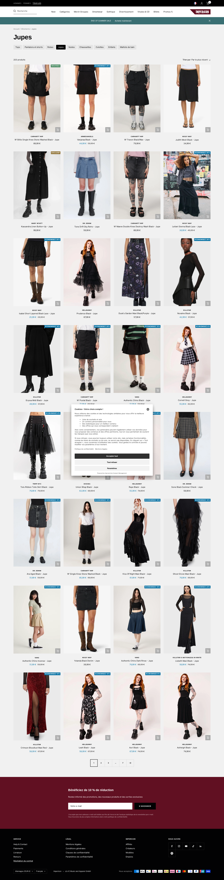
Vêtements (25, 29)
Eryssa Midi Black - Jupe (37, 400)
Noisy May (187, 136)
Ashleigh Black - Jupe (187, 747)
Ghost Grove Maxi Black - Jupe (187, 574)
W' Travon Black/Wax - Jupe (137, 139)
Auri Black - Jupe (137, 747)
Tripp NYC (37, 484)
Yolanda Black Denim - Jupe (87, 661)
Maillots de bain (127, 47)
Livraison (17, 852)
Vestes (71, 47)
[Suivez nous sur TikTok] (193, 846)
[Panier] (207, 3)
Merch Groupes (81, 11)
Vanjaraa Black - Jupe (87, 139)
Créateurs (130, 848)
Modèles (130, 852)
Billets (156, 11)
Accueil (16, 29)
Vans (137, 397)
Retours (17, 857)
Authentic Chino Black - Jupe (137, 400)
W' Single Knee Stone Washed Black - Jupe (87, 574)
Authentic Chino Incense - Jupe (36, 661)
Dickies (87, 484)
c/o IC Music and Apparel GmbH (78, 871)
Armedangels (87, 136)
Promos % (168, 11)
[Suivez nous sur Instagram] (179, 846)
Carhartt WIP (37, 136)
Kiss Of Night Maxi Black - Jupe (137, 574)
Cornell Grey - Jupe (187, 400)
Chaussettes (85, 47)
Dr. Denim (87, 223)
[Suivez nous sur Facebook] (172, 846)
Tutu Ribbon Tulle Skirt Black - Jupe (37, 487)
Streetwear (97, 11)
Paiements (18, 848)
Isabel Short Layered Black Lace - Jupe (37, 313)
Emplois (129, 857)
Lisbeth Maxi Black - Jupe (187, 661)
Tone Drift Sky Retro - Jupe (87, 226)
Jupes (61, 47)
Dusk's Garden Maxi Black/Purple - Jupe (137, 313)
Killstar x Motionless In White (187, 657)
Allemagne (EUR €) (22, 871)
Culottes (100, 47)
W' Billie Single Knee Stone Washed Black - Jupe (37, 139)
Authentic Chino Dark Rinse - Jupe (137, 661)
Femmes (27, 3)
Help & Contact (20, 844)
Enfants (111, 47)
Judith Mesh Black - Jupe (187, 140)
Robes (50, 47)
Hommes (17, 3)
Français (39, 871)
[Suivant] (130, 763)
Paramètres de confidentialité (79, 857)
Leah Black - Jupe (87, 747)
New (53, 11)
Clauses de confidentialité (78, 852)
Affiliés (129, 844)
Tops (17, 47)
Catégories (65, 11)
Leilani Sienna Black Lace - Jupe (187, 226)
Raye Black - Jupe (137, 487)
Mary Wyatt (37, 223)
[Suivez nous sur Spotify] (172, 853)
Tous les (37, 3)
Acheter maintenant (123, 21)
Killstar (137, 310)
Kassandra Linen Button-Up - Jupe (37, 226)
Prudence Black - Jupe (87, 313)
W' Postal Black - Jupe (87, 400)
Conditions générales (75, 848)
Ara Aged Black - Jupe (37, 574)
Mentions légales (73, 844)
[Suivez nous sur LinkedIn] (200, 846)
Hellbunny (87, 310)
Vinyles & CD (143, 11)
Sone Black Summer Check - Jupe (187, 487)
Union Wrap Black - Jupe (87, 487)
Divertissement (126, 11)
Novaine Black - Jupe (187, 313)
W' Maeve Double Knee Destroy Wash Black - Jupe (137, 226)
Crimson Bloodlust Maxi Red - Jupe (37, 747)
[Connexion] (202, 3)
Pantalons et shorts (34, 47)
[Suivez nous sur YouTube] (186, 846)
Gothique (111, 11)
